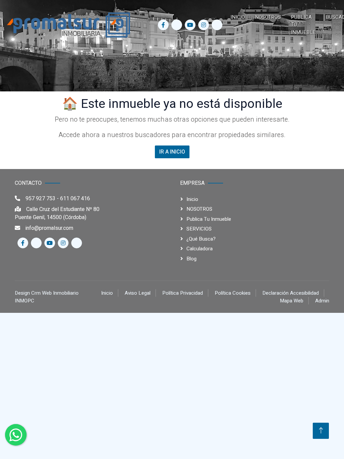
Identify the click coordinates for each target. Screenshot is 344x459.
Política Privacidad (182, 293)
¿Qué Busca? (201, 239)
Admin (322, 300)
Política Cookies (233, 293)
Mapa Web (291, 300)
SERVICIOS (199, 229)
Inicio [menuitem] (237, 17)
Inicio (192, 199)
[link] (68, 24)
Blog (191, 258)
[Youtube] (190, 24)
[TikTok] (217, 24)
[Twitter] (176, 24)
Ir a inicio (172, 152)
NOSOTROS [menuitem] (268, 17)
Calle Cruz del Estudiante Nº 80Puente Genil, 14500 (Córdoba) (57, 213)
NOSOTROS (199, 209)
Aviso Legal (137, 293)
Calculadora (199, 248)
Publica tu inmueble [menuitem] (303, 24)
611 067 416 (75, 199)
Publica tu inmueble (208, 219)
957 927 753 (40, 199)
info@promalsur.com (49, 228)
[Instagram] (203, 24)
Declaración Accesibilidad (290, 293)
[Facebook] (163, 24)
